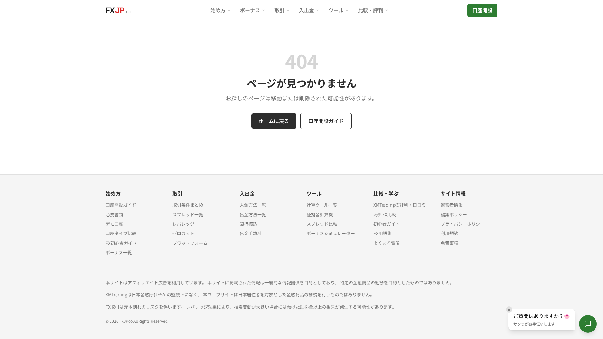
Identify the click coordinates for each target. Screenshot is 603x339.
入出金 (306, 10)
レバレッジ (183, 224)
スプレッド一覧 (187, 214)
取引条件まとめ (187, 205)
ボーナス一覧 (119, 252)
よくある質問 (386, 243)
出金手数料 (251, 233)
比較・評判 (370, 10)
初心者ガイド (386, 224)
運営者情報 (452, 205)
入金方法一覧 (253, 205)
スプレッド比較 (322, 224)
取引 (279, 10)
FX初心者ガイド (121, 243)
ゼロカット (183, 233)
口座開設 (482, 10)
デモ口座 (114, 224)
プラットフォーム (190, 243)
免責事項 (449, 243)
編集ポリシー (454, 214)
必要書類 (114, 214)
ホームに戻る (274, 121)
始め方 (217, 10)
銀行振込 (248, 224)
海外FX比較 (384, 214)
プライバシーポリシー (463, 224)
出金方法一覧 (253, 214)
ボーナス (250, 10)
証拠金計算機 (320, 214)
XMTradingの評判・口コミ (399, 205)
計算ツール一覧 (322, 205)
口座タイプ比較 (121, 233)
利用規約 (449, 233)
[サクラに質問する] (588, 324)
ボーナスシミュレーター (331, 233)
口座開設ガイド (326, 121)
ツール (336, 10)
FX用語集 (382, 233)
